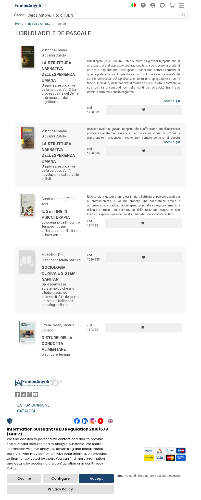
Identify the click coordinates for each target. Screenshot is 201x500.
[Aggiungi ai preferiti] (144, 110)
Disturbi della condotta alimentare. (57, 343)
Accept (96, 478)
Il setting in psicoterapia (56, 214)
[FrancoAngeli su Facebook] (17, 395)
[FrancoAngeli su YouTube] (35, 395)
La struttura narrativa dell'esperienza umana (58, 152)
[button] (132, 5)
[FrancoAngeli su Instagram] (29, 395)
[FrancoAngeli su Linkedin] (23, 395)
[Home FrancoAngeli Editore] (32, 6)
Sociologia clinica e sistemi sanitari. (59, 273)
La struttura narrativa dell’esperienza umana (58, 71)
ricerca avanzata (39, 23)
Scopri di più (172, 101)
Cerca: (19, 15)
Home (19, 23)
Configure (60, 478)
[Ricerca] (184, 15)
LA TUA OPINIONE (33, 405)
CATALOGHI (27, 411)
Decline (24, 478)
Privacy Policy (60, 489)
